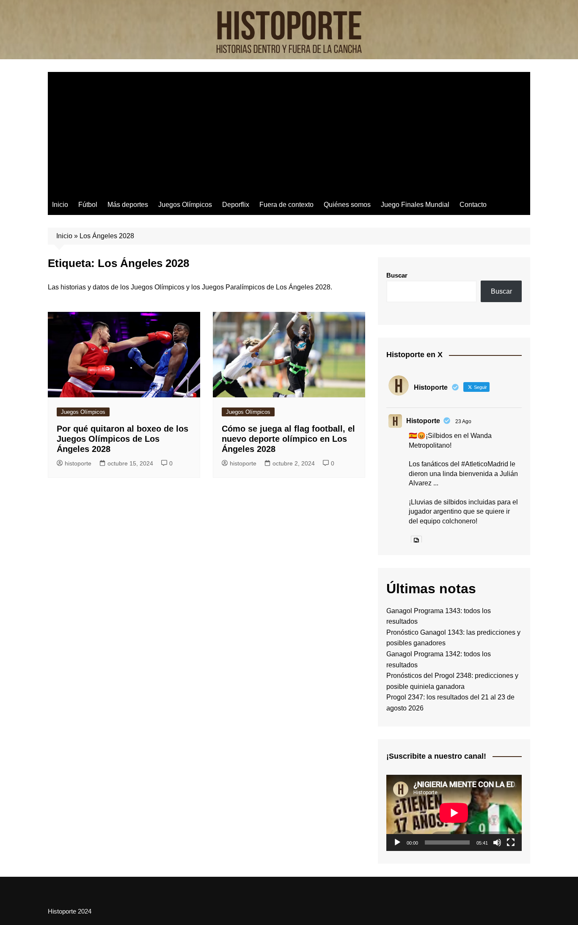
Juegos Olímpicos (185, 204)
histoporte (78, 463)
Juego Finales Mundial (415, 204)
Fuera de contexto (286, 204)
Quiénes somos (347, 204)
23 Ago (463, 421)
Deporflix (235, 204)
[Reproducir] (397, 842)
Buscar (396, 275)
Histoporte (423, 420)
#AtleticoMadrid (484, 464)
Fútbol (87, 204)
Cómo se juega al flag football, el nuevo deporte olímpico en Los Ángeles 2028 (288, 439)
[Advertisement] (289, 131)
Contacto (473, 204)
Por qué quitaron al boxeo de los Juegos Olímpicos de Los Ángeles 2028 (122, 439)
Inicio (60, 204)
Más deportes (127, 204)
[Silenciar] (497, 842)
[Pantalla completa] (510, 842)
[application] (454, 813)
